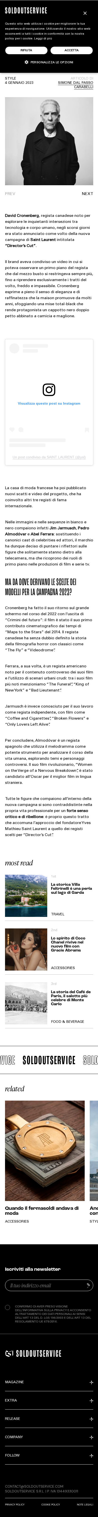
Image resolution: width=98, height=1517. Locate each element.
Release (12, 1419)
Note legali (85, 1504)
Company (14, 1437)
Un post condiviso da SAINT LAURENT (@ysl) (49, 457)
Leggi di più (43, 38)
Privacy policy (14, 1504)
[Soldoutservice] (9, 1353)
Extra (11, 1401)
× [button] (85, 13)
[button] (71, 194)
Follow (12, 1456)
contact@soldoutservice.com (34, 1486)
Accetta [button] (72, 50)
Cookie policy (50, 1504)
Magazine (14, 1382)
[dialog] (49, 36)
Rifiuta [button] (26, 50)
